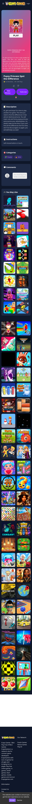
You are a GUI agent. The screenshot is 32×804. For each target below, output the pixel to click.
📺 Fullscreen (22, 92)
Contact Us (5, 789)
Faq (2, 791)
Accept (12, 800)
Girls (18, 157)
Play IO (19, 747)
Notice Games (22, 745)
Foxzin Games (22, 742)
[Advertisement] (16, 710)
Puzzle (8, 157)
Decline (19, 800)
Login (28, 3)
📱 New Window (7, 92)
